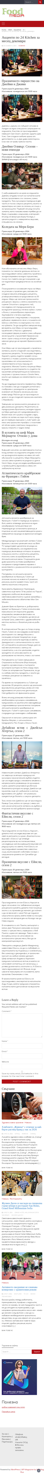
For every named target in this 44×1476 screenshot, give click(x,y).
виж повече (7, 1330)
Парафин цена (8, 1412)
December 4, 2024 (9, 46)
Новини (22, 46)
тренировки (6, 1296)
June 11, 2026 (7, 1294)
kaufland (18, 1294)
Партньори (7, 1442)
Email (5, 1051)
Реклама (6, 1439)
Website (5, 1062)
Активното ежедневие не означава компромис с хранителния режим (19, 1288)
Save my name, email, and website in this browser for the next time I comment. (20, 1075)
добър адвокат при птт (13, 1407)
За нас (5, 1434)
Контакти (7, 1437)
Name (5, 1041)
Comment (6, 1011)
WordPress (15, 1470)
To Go (26, 1294)
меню (33, 1294)
